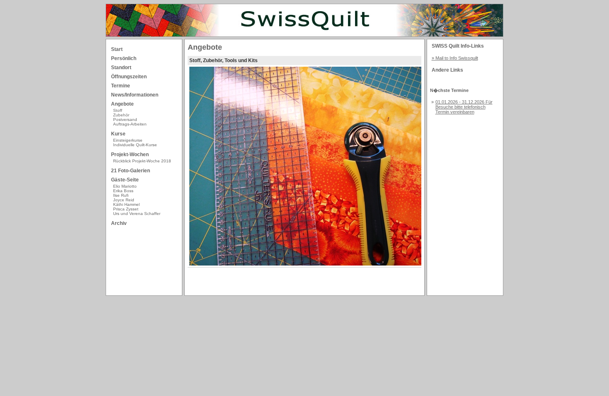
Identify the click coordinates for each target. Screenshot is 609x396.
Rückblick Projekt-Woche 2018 (142, 161)
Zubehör (121, 115)
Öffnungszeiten (129, 77)
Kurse (118, 134)
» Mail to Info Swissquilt (455, 58)
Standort (121, 67)
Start (117, 49)
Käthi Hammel (126, 204)
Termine (120, 86)
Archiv (119, 223)
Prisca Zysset (125, 209)
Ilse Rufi (120, 195)
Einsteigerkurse (128, 140)
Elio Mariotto (125, 186)
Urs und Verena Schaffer (136, 213)
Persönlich (123, 58)
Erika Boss (123, 190)
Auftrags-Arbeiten (130, 124)
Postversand (125, 119)
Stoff (117, 110)
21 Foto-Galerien (130, 171)
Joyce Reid (123, 200)
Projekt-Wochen (130, 154)
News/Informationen (134, 95)
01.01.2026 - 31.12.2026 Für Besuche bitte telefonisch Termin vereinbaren (464, 106)
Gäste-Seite (125, 180)
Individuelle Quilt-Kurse (135, 144)
